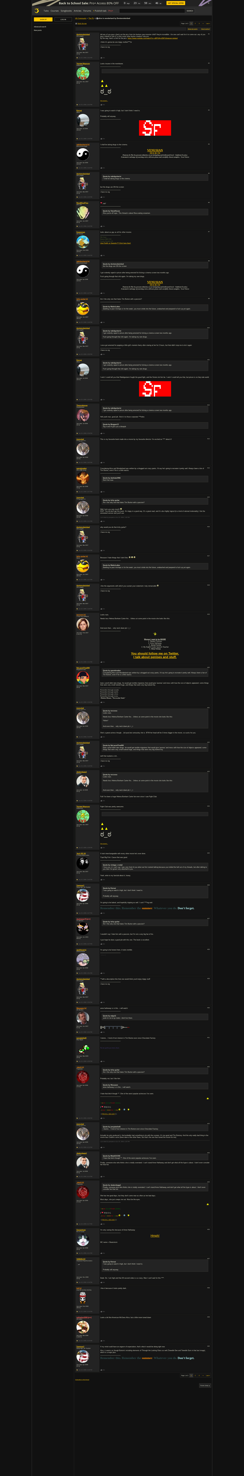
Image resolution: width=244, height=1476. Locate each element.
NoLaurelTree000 (83, 668)
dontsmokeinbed (83, 34)
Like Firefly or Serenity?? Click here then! (115, 243)
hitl (78, 1288)
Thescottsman (82, 405)
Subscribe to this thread (82, 1379)
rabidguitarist (82, 145)
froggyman (81, 232)
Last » (208, 23)
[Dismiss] (209, 3)
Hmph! (155, 1235)
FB (151, 153)
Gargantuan (81, 1230)
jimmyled (80, 439)
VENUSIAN (155, 150)
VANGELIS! (81, 1259)
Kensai (79, 111)
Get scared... (104, 100)
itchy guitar (81, 299)
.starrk (79, 1067)
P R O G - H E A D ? (108, 1114)
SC (153, 153)
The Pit (91, 18)
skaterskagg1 (82, 772)
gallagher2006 (82, 1317)
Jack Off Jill (81, 853)
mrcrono (80, 615)
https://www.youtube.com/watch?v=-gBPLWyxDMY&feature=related (153, 38)
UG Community (80, 18)
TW (158, 153)
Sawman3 (80, 885)
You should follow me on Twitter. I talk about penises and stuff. (155, 655)
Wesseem (80, 1008)
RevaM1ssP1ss (82, 203)
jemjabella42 (81, 1038)
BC (156, 153)
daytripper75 (81, 919)
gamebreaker (82, 468)
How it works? (205, 29)
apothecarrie (81, 950)
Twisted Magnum (83, 64)
